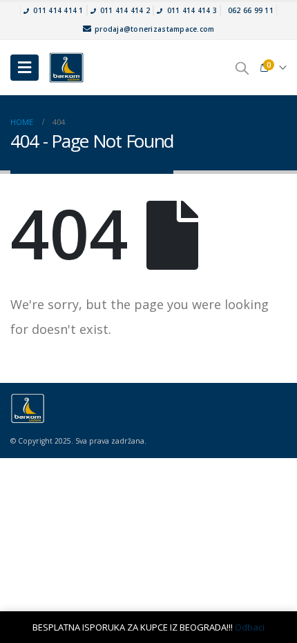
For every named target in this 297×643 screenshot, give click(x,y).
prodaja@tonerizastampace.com (153, 29)
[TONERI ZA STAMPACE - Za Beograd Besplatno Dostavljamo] (66, 67)
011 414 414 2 (125, 10)
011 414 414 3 (192, 10)
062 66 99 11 (251, 10)
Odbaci (250, 627)
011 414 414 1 (58, 10)
